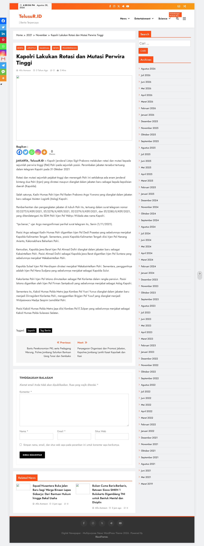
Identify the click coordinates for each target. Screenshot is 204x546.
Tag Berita (45, 330)
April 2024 (146, 253)
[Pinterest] (3, 40)
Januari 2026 (147, 115)
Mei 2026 (146, 88)
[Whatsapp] (32, 152)
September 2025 (150, 141)
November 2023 (149, 286)
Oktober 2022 (148, 371)
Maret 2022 (147, 418)
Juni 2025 (146, 161)
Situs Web (100, 431)
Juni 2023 (146, 319)
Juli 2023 (145, 312)
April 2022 (146, 411)
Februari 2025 (148, 187)
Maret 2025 (147, 180)
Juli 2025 (145, 154)
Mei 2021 (146, 477)
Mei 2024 (146, 246)
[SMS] (3, 72)
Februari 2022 (148, 424)
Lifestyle (31, 48)
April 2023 (146, 332)
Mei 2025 (146, 167)
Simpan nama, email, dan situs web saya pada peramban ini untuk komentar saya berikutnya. (71, 445)
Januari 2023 (147, 352)
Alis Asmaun (25, 70)
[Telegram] (3, 65)
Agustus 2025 (148, 148)
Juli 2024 (145, 233)
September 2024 (150, 220)
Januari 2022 (147, 431)
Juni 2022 (146, 398)
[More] (44, 152)
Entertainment (142, 18)
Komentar (26, 392)
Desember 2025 (149, 121)
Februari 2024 (148, 266)
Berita (20, 48)
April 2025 (146, 174)
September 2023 (150, 299)
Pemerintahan (69, 48)
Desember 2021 (149, 437)
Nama (24, 431)
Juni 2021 (146, 470)
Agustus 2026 (148, 68)
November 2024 (149, 207)
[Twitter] (25, 152)
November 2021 (149, 444)
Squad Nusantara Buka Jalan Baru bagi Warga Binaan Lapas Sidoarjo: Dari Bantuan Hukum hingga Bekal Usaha (52, 492)
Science (165, 17)
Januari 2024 (147, 273)
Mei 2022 (146, 405)
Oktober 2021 (148, 450)
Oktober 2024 (148, 213)
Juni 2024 (146, 240)
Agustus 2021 (148, 464)
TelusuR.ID (30, 16)
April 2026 (146, 95)
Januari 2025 (147, 194)
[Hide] (1, 84)
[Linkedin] (3, 33)
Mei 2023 (146, 325)
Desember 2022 (149, 358)
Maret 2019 (147, 484)
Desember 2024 (149, 200)
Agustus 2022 (148, 385)
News (123, 18)
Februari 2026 (148, 108)
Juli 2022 (145, 391)
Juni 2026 (146, 82)
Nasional (44, 48)
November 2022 (149, 365)
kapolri (31, 330)
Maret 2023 (147, 339)
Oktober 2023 (148, 292)
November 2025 (149, 128)
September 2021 (149, 457)
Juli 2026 (145, 75)
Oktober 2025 (148, 134)
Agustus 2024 (148, 227)
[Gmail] (3, 59)
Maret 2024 (147, 259)
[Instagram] (38, 152)
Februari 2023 (148, 345)
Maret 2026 (147, 101)
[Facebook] (19, 152)
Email (61, 431)
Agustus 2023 (148, 306)
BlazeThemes (101, 536)
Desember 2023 (149, 279)
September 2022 (150, 378)
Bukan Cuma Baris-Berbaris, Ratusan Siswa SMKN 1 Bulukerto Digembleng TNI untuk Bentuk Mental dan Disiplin (109, 494)
